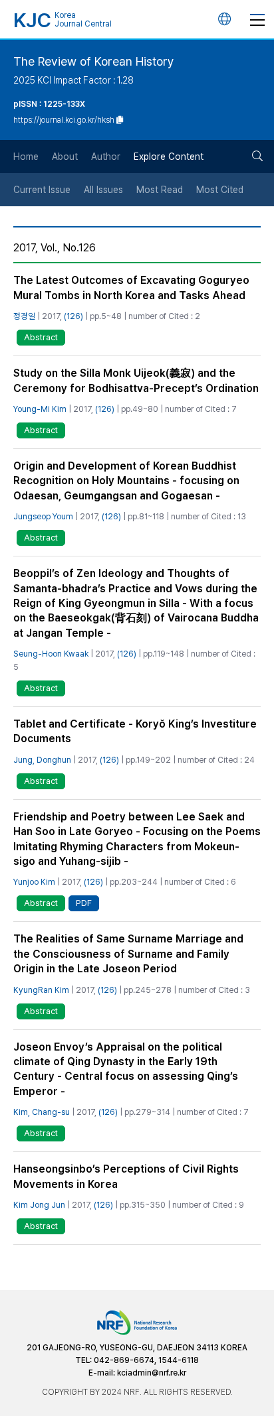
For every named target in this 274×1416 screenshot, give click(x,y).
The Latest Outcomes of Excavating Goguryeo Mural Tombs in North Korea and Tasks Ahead (131, 287)
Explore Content (169, 156)
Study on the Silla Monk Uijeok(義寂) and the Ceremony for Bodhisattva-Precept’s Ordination (136, 380)
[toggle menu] (257, 19)
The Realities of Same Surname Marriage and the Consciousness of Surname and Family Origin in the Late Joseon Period (128, 954)
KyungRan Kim (41, 990)
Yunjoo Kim (34, 882)
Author (105, 156)
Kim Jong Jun (39, 1205)
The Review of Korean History (93, 61)
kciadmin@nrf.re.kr (151, 1373)
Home (26, 156)
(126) (73, 316)
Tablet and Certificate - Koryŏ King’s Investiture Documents (135, 731)
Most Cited (219, 189)
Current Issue (41, 189)
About (65, 156)
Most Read (159, 189)
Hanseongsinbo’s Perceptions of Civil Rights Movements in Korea (126, 1176)
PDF (84, 903)
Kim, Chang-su (41, 1112)
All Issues (103, 189)
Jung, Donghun (42, 760)
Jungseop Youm (43, 516)
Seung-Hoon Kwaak (50, 654)
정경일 (24, 316)
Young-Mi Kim (40, 409)
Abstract (41, 337)
